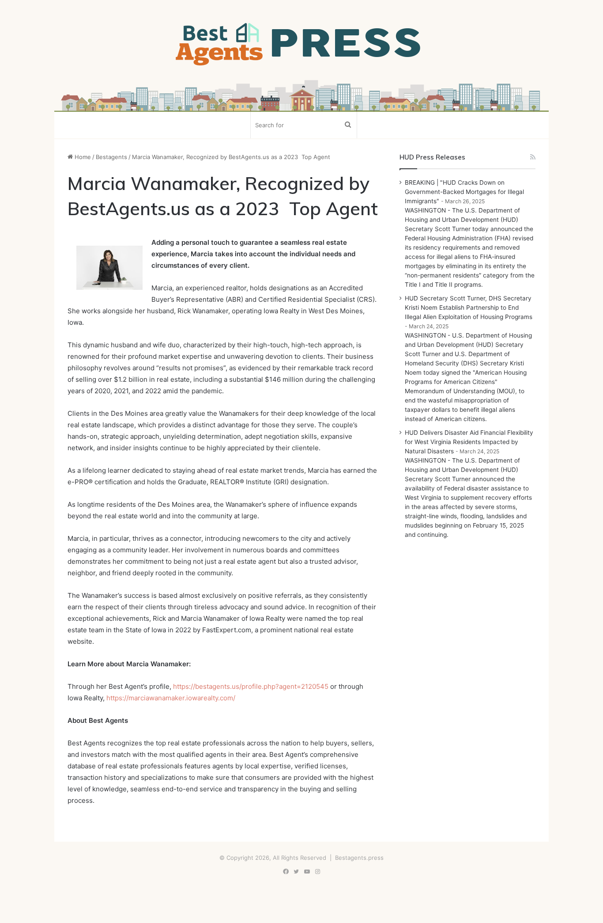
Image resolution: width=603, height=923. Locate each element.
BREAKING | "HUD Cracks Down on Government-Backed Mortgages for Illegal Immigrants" (464, 192)
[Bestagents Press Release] (301, 44)
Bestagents (111, 156)
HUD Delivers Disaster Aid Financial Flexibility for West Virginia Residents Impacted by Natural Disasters (469, 442)
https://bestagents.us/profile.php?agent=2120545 (250, 686)
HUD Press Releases (432, 157)
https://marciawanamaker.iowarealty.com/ (170, 698)
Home (82, 156)
